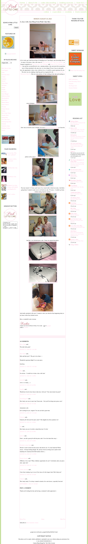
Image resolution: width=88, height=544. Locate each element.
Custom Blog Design (38, 543)
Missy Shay (23, 344)
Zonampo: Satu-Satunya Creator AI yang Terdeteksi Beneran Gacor (78, 138)
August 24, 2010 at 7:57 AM (28, 403)
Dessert (3, 81)
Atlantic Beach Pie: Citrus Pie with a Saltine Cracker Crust (77, 130)
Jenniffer (22, 389)
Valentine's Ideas (6, 126)
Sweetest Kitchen (73, 88)
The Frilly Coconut (50, 543)
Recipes (3, 111)
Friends (3, 89)
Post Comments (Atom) (32, 522)
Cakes (3, 72)
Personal (4, 107)
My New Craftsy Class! (76, 199)
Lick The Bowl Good (76, 219)
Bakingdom (74, 135)
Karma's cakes (74, 239)
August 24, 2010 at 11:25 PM (28, 454)
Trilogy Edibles (74, 245)
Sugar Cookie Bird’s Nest (76, 194)
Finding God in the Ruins (76, 204)
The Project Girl (73, 86)
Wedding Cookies (6, 128)
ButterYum (73, 175)
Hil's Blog (73, 208)
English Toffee (74, 176)
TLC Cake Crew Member (56, 62)
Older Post (62, 519)
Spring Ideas (5, 117)
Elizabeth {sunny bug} (25, 445)
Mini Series (4, 100)
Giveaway (4, 91)
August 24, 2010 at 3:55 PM (28, 422)
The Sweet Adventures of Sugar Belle (77, 160)
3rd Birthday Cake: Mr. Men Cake (77, 187)
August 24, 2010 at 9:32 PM (28, 441)
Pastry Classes (5, 104)
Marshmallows (5, 98)
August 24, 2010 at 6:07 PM (28, 431)
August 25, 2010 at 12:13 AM (28, 465)
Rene (21, 371)
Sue (21, 426)
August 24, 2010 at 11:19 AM (28, 413)
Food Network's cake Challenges (40, 64)
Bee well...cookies (10, 194)
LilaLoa (73, 151)
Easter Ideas (5, 83)
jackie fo (22, 436)
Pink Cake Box (46, 62)
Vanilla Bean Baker (76, 192)
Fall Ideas (4, 85)
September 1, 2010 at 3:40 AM (29, 484)
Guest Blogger (5, 94)
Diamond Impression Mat (51, 127)
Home (42, 519)
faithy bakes (74, 213)
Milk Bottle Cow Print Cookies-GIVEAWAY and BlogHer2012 (12, 187)
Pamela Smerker (24, 458)
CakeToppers (5, 70)
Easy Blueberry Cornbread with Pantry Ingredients (78, 123)
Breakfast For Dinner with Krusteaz (77, 221)
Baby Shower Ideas (6, 68)
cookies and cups (24, 469)
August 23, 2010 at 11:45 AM (28, 366)
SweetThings (74, 185)
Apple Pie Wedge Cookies (77, 181)
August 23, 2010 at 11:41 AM (28, 349)
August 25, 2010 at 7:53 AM (28, 474)
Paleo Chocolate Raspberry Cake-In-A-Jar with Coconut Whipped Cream (77, 234)
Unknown (22, 417)
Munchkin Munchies (76, 180)
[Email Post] (43, 325)
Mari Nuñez (23, 353)
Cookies (4, 77)
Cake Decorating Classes (75, 81)
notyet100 (22, 380)
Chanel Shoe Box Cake (11, 168)
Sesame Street (5, 115)
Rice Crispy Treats (6, 113)
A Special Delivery (75, 210)
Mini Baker (73, 231)
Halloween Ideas (6, 96)
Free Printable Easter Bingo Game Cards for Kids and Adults (77, 146)
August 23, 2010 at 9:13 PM (28, 394)
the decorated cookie (76, 169)
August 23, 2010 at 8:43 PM (28, 385)
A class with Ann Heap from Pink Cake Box (35, 22)
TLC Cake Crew (6, 119)
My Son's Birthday (75, 215)
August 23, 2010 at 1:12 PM (28, 376)
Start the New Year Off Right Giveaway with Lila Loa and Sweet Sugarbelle (77, 164)
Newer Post (23, 519)
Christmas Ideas (6, 74)
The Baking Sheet (75, 198)
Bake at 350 (74, 128)
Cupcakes (4, 79)
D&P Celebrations (73, 79)
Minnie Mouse (5, 102)
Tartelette (71, 83)
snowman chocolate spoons (77, 171)
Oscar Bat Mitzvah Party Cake (78, 227)
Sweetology (73, 203)
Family (3, 87)
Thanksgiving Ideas (6, 121)
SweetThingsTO (24, 398)
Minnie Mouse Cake (11, 176)
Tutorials (4, 124)
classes (3, 130)
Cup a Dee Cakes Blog (76, 226)
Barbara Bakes (74, 121)
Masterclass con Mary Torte (77, 241)
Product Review (5, 109)
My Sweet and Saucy (76, 143)
